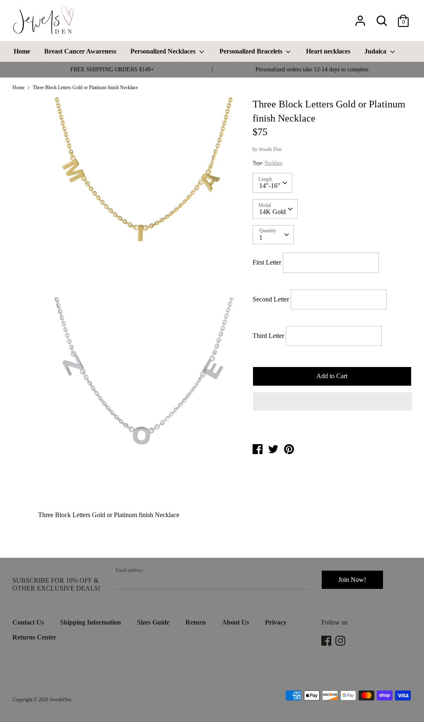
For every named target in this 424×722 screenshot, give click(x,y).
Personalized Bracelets (251, 51)
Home (22, 51)
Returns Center (34, 637)
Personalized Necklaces (163, 51)
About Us (235, 622)
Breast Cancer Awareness (80, 51)
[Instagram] (341, 640)
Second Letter (271, 299)
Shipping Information (90, 622)
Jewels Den (270, 149)
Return (196, 622)
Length (265, 179)
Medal (264, 205)
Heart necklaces (328, 51)
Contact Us (28, 622)
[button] (332, 401)
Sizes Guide (153, 622)
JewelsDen (60, 700)
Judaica (376, 51)
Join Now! (352, 579)
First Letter (268, 262)
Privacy (276, 622)
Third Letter (268, 335)
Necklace (273, 163)
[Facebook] (327, 640)
